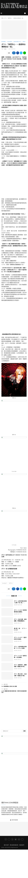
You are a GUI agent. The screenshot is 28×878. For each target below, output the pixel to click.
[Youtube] (16, 839)
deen (5, 49)
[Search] (22, 13)
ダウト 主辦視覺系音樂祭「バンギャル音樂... (20, 647)
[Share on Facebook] (17, 52)
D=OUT (4, 583)
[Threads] (22, 839)
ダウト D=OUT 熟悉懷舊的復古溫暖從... (20, 611)
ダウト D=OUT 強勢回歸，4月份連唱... (20, 656)
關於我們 (6, 845)
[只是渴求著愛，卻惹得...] (17, 825)
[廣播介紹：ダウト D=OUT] (7, 630)
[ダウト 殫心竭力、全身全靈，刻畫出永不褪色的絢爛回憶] (7, 676)
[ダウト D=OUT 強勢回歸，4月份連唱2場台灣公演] (7, 657)
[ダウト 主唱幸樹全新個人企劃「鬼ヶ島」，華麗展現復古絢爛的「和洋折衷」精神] (7, 603)
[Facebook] (6, 839)
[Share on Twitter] (21, 52)
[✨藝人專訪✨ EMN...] (3, 832)
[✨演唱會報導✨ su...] (3, 825)
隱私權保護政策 (14, 845)
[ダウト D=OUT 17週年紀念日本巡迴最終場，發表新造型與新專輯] (7, 639)
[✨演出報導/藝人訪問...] (10, 832)
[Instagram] (12, 839)
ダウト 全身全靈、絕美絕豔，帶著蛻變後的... (20, 620)
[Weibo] (19, 839)
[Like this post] (14, 52)
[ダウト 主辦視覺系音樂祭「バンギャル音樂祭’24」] (7, 648)
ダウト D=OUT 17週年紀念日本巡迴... (20, 638)
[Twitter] (9, 839)
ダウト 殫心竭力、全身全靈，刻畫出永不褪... (20, 674)
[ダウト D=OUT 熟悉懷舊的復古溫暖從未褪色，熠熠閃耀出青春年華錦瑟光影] (7, 612)
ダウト (11, 583)
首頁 (2, 18)
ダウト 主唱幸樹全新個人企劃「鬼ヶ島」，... (20, 601)
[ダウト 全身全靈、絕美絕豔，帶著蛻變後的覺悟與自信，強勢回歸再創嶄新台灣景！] (7, 621)
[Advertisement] (14, 182)
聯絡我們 (21, 845)
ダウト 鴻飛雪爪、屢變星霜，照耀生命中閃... (20, 665)
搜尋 (24, 731)
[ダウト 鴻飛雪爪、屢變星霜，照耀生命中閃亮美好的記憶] (7, 667)
